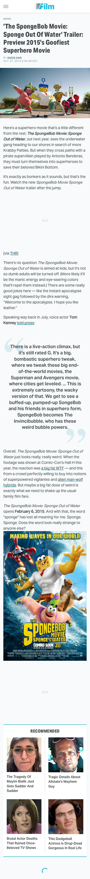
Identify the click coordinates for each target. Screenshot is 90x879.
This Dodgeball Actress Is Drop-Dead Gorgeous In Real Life (65, 843)
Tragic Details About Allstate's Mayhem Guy (64, 782)
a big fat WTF (52, 468)
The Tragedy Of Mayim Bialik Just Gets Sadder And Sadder (20, 784)
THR (13, 253)
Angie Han (14, 57)
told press (25, 322)
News (7, 19)
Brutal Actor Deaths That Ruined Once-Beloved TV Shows (22, 843)
